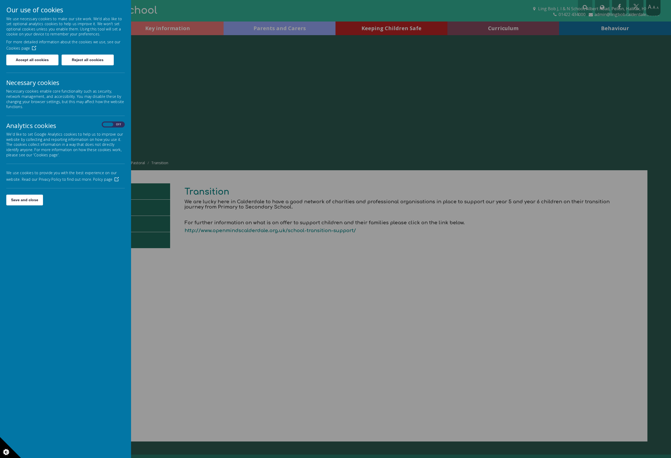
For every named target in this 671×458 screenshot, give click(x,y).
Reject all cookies (88, 60)
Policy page (102, 179)
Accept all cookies (32, 60)
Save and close (24, 200)
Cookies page (18, 48)
